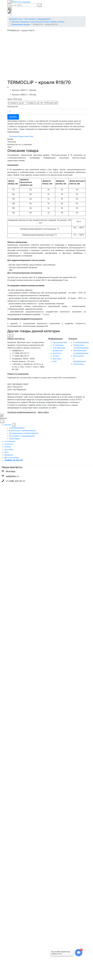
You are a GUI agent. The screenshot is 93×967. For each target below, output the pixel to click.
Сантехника (78, 364)
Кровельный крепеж (21, 24)
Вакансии (9, 455)
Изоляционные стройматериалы (23, 433)
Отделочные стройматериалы (22, 430)
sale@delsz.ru (12, 476)
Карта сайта (43, 412)
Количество (12, 106)
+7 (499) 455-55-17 (15, 481)
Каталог (8, 425)
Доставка (57, 358)
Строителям (11, 457)
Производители (60, 342)
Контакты (57, 353)
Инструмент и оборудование (38, 19)
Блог (55, 361)
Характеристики (25, 136)
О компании (58, 345)
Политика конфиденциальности (21, 412)
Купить (13, 117)
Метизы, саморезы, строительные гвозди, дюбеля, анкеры (38, 22)
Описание (13, 136)
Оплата (56, 356)
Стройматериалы (81, 342)
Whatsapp (10, 471)
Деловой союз (15, 19)
